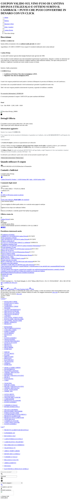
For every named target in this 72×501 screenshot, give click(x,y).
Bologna (3, 272)
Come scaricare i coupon (16, 269)
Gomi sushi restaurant (27, 261)
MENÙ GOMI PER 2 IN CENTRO (11, 261)
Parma (15, 272)
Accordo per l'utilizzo (39, 271)
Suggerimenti (43, 269)
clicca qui (55, 292)
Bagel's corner (20, 258)
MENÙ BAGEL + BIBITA (8, 258)
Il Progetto (9, 268)
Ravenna (27, 272)
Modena (11, 272)
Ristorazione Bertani (23, 252)
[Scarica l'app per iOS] (4, 276)
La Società (61, 269)
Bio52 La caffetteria (24, 242)
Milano (7, 272)
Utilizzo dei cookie (24, 271)
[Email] (4, 227)
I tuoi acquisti (27, 269)
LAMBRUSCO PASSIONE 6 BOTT (11, 245)
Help (57, 266)
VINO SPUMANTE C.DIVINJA (10, 239)
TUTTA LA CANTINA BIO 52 (10, 242)
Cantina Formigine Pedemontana (31, 245)
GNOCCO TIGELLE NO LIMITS (11, 255)
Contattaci (3, 271)
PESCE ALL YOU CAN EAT (9, 252)
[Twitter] (3, 227)
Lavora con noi (11, 271)
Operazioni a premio (52, 269)
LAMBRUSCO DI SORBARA (10, 236)
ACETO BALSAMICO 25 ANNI (10, 249)
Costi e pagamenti (51, 266)
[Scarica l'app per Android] (6, 274)
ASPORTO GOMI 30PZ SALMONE (11, 264)
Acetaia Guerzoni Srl (26, 249)
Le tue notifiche (35, 269)
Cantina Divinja (5, 219)
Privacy (17, 271)
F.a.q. (31, 271)
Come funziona (5, 266)
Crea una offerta (5, 269)
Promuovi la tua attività (40, 266)
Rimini (32, 272)
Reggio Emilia (21, 272)
